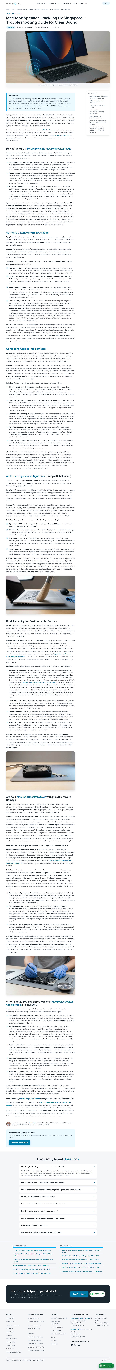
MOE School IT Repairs (34, 1340)
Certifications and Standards (59, 1318)
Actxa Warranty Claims (34, 1325)
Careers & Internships (57, 1327)
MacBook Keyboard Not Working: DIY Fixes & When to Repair (81, 1263)
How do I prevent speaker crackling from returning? (58, 1211)
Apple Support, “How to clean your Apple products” (40, 682)
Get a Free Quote (79, 1294)
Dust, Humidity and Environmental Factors (96, 117)
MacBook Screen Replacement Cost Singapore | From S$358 (82, 1271)
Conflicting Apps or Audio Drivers (97, 106)
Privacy (53, 1337)
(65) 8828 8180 (99, 1294)
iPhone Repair (10, 1332)
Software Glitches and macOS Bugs (96, 101)
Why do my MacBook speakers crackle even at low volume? (58, 1166)
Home (7, 9)
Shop (75, 3)
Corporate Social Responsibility (55, 1322)
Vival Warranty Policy (34, 1328)
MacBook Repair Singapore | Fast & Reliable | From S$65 (33, 1250)
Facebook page (44, 1102)
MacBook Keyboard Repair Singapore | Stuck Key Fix (32, 1265)
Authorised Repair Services (35, 1337)
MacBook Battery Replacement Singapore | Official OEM (80, 1256)
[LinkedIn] (79, 1345)
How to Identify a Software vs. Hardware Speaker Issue (99, 97)
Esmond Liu (32, 1123)
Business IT (67, 3)
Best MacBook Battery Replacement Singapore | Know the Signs (81, 1251)
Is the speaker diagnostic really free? (58, 1225)
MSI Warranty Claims (34, 1318)
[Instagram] (75, 1345)
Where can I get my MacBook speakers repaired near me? (58, 1232)
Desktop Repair (10, 1342)
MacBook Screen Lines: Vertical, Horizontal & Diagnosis (80, 1267)
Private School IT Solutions (35, 1344)
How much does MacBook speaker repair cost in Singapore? (58, 1203)
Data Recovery (10, 1345)
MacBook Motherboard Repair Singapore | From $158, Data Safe (34, 1261)
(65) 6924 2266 (80, 1336)
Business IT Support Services (36, 1347)
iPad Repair (9, 1335)
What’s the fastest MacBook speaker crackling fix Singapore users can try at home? (58, 1189)
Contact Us (83, 3)
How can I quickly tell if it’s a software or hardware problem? (58, 1182)
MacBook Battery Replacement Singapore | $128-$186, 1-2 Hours (33, 1255)
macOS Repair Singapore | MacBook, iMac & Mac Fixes (32, 1269)
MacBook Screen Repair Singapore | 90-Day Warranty (32, 1273)
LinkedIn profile (55, 1102)
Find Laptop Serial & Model (13, 1352)
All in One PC (9, 1349)
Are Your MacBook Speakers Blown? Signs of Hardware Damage (98, 122)
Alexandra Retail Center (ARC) (80, 1318)
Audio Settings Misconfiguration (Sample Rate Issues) (97, 111)
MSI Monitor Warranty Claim (36, 1321)
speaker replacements (60, 135)
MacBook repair (49, 130)
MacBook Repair (10, 1321)
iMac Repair (9, 1328)
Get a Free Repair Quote (19, 1142)
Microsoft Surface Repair (13, 1325)
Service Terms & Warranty (58, 1334)
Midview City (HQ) (76, 1329)
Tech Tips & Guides (16, 9)
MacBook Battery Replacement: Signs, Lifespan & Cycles (80, 1260)
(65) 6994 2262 (80, 1325)
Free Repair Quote (55, 3)
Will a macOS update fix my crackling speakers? (58, 1196)
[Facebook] (72, 1345)
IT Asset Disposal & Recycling (36, 1350)
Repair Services (42, 3)
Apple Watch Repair (11, 1338)
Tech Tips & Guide (56, 1330)
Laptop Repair (10, 1318)
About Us (53, 1340)
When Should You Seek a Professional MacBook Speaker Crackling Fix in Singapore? (97, 129)
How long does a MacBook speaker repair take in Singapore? (58, 1218)
